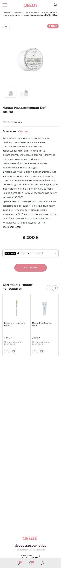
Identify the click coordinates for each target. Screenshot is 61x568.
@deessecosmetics (30, 545)
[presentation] (48, 288)
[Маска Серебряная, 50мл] (44, 308)
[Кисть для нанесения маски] (16, 308)
